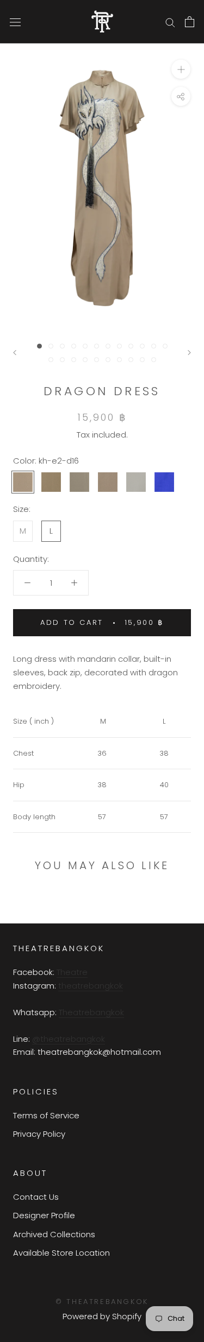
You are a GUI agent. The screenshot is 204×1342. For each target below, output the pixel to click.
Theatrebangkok (91, 1012)
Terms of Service (46, 1115)
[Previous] (14, 352)
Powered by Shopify (102, 1316)
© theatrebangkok (102, 1301)
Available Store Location (61, 1252)
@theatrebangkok (68, 1039)
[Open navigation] (15, 21)
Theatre (72, 972)
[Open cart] (189, 21)
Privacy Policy (39, 1134)
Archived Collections (54, 1234)
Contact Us (36, 1196)
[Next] (189, 352)
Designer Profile (44, 1215)
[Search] (170, 21)
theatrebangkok (90, 985)
